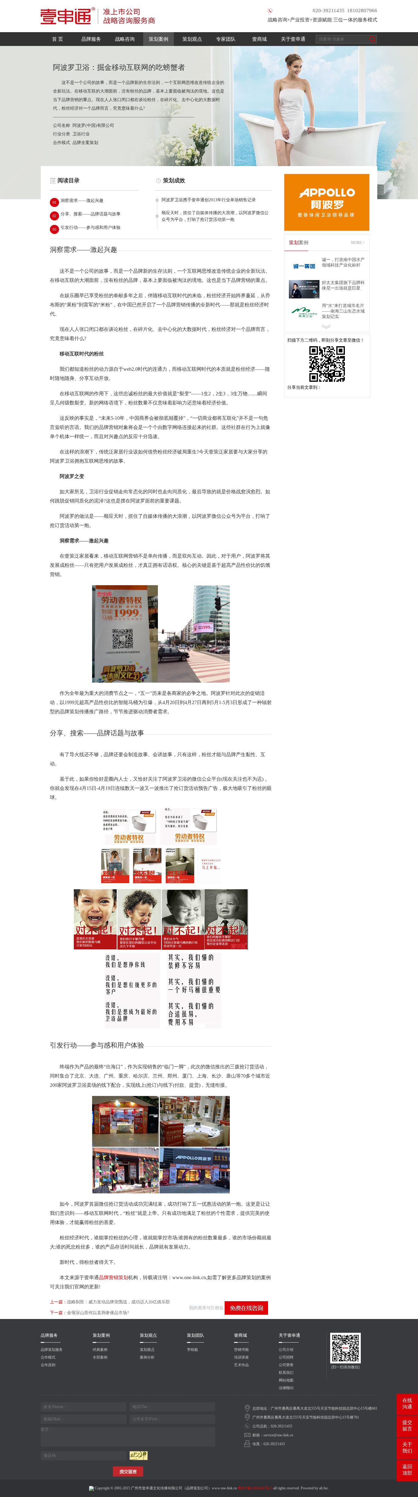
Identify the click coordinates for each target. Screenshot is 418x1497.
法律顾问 (286, 1388)
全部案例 (100, 1357)
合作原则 (48, 1365)
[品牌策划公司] (98, 2)
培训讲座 (241, 1357)
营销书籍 (241, 1349)
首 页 (57, 39)
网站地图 (286, 1380)
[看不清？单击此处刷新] (138, 1455)
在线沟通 (407, 1403)
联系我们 (286, 1372)
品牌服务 (91, 39)
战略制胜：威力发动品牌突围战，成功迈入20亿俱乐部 (110, 1302)
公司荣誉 (286, 1365)
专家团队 (226, 39)
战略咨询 (125, 39)
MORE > (358, 243)
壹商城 (259, 39)
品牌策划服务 (52, 1349)
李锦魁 (192, 1349)
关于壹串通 (293, 39)
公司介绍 (286, 1349)
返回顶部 (407, 1470)
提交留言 (407, 1425)
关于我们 (407, 1447)
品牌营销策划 (113, 1277)
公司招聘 (286, 1357)
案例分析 (147, 1357)
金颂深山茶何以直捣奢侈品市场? (89, 1312)
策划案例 (158, 39)
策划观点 (192, 39)
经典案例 (100, 1349)
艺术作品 (241, 1365)
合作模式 (48, 1357)
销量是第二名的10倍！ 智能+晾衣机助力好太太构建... (344, 311)
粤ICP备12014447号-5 (255, 1488)
